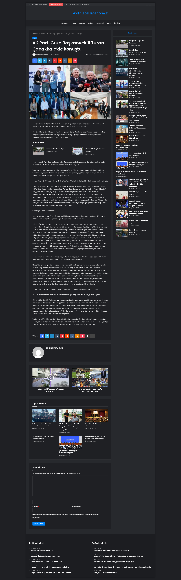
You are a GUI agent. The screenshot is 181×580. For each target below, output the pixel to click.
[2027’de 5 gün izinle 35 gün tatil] (122, 195)
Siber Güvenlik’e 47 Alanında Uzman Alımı (77, 4)
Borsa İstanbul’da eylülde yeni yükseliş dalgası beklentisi (137, 203)
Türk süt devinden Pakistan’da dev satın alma (137, 128)
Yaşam (109, 23)
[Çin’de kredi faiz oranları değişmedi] (122, 223)
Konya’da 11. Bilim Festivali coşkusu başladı (136, 93)
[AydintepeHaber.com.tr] (90, 13)
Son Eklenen (132, 33)
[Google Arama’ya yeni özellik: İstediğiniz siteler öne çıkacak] (122, 119)
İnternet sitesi (76, 506)
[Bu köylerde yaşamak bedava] (122, 233)
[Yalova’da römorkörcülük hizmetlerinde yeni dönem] (44, 415)
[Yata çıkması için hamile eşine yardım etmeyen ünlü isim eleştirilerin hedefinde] (122, 182)
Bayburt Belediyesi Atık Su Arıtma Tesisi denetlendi (95, 438)
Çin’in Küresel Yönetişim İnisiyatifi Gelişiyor (68, 452)
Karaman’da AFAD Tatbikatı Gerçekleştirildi (43, 438)
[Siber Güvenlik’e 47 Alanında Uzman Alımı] (122, 62)
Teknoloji (100, 23)
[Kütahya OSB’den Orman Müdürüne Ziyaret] (122, 214)
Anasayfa (64, 23)
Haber (73, 23)
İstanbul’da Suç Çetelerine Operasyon (137, 51)
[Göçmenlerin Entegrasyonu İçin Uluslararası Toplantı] (122, 84)
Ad (33, 499)
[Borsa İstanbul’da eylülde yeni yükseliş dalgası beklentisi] (122, 204)
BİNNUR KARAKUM (42, 55)
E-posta (35, 506)
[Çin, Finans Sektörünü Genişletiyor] (122, 156)
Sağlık (90, 23)
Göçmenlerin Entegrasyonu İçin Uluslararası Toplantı (137, 83)
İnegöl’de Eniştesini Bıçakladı (57, 149)
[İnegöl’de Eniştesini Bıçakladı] (38, 151)
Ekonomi (82, 23)
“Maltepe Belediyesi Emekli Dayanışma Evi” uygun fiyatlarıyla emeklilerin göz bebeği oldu (69, 427)
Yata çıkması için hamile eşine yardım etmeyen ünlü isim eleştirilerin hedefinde (138, 183)
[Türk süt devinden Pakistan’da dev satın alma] (122, 129)
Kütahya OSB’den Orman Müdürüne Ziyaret (138, 212)
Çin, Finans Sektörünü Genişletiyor (137, 154)
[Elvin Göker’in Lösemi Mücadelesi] (96, 415)
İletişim (117, 23)
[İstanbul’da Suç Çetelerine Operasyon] (77, 151)
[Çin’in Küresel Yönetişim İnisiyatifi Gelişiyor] (70, 442)
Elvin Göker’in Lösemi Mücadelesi (93, 425)
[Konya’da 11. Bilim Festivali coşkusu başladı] (122, 94)
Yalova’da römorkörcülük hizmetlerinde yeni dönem (42, 425)
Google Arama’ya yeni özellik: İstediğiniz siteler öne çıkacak (138, 118)
